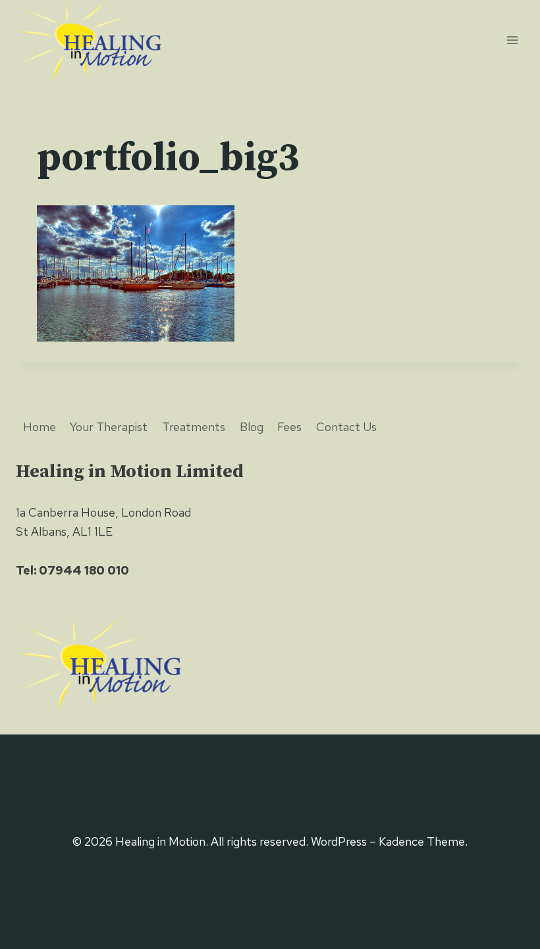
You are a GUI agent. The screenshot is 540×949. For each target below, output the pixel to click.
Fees (289, 426)
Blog (251, 426)
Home (39, 426)
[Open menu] (512, 40)
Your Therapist (109, 426)
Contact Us (346, 426)
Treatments (193, 426)
